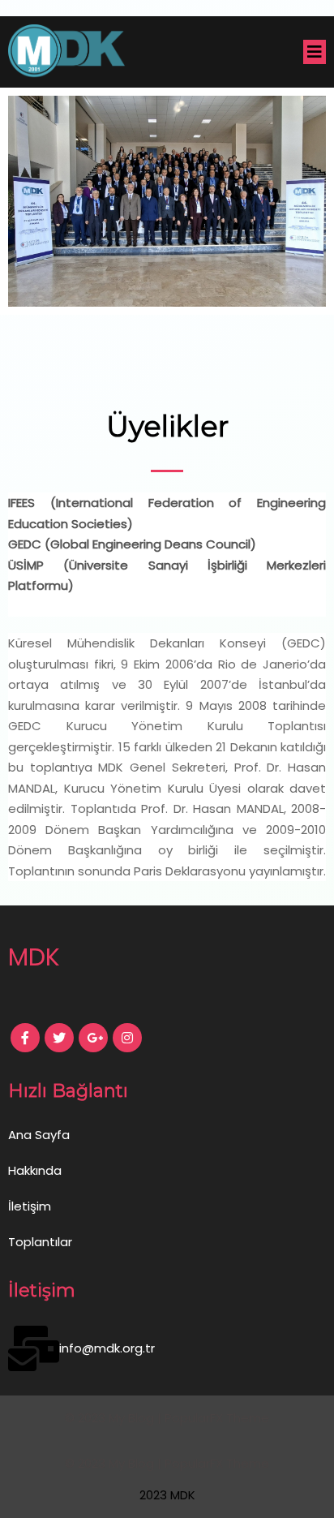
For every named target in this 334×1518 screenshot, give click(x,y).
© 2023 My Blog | (115, 1417)
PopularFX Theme (217, 1417)
